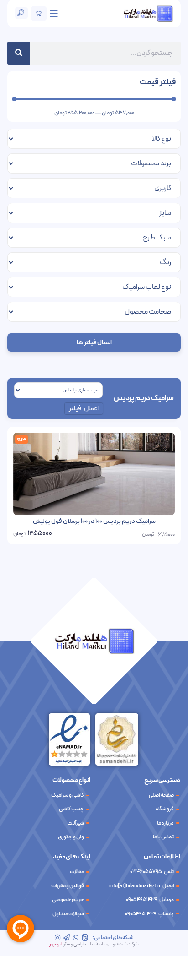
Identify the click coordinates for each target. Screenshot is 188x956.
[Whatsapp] (76, 937)
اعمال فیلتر (84, 408)
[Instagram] (57, 937)
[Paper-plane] (66, 937)
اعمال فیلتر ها (94, 343)
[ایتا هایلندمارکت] (85, 937)
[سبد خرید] (39, 13)
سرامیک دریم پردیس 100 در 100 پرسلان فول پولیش (94, 521)
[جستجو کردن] (18, 53)
